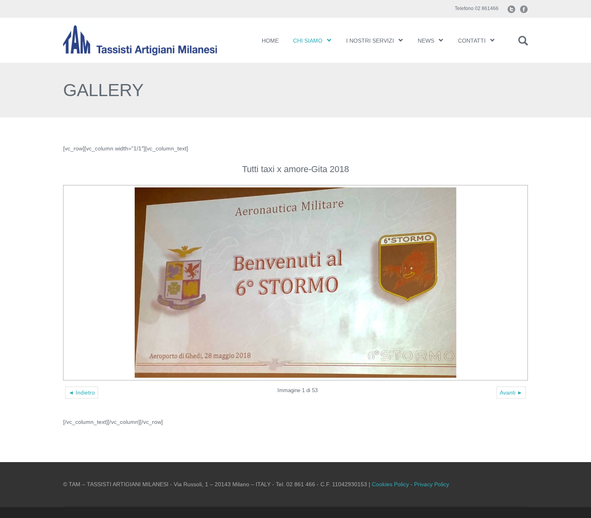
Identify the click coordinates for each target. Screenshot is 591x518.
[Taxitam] (149, 40)
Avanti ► (511, 392)
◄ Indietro (81, 392)
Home (270, 40)
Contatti (472, 40)
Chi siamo (307, 40)
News (426, 40)
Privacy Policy (431, 484)
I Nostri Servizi (370, 40)
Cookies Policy (390, 484)
